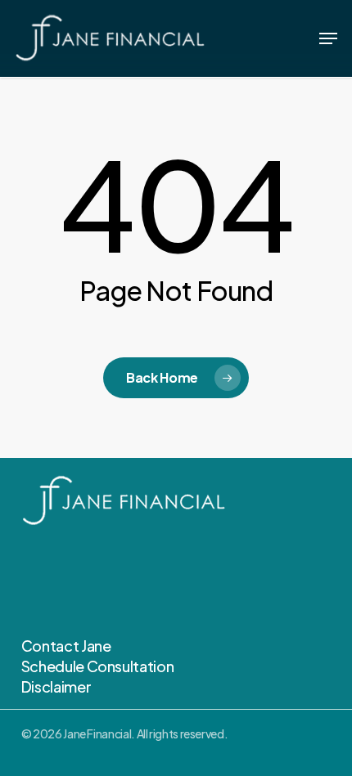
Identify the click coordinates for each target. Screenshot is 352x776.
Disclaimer (56, 686)
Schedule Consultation (97, 666)
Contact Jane (66, 645)
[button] (328, 38)
